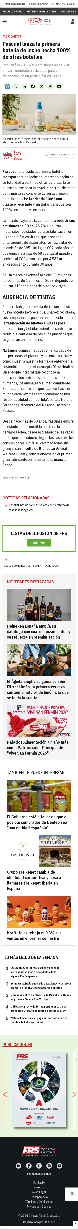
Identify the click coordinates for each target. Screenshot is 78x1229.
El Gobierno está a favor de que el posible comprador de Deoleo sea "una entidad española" (37, 822)
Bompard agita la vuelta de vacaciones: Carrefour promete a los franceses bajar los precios (38, 985)
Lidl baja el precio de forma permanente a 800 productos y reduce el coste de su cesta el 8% (36, 1008)
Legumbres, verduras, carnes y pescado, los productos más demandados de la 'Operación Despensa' (33, 972)
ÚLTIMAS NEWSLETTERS (41, 11)
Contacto (39, 1182)
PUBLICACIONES (17, 1044)
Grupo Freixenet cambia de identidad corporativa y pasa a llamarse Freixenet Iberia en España (34, 880)
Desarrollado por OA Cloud (39, 1222)
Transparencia (39, 1197)
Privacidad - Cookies (39, 1206)
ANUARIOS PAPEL (12, 11)
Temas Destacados (15, 3)
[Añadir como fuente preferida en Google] (71, 1194)
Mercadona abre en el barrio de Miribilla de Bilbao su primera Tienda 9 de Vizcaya (38, 997)
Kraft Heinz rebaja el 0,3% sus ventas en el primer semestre (34, 935)
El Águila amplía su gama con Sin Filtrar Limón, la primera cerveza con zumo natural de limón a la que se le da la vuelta (38, 689)
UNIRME (39, 543)
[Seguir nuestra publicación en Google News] (7, 86)
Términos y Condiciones (39, 1202)
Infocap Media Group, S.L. (44, 1215)
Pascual (25, 478)
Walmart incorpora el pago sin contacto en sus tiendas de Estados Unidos (37, 1020)
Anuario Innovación (38, 3)
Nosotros (39, 1187)
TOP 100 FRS (58, 3)
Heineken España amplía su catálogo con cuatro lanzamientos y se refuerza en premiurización (38, 631)
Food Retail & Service (18, 155)
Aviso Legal (39, 1192)
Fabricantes (11, 36)
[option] (39, 1089)
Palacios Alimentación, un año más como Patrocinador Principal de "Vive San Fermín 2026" (37, 747)
